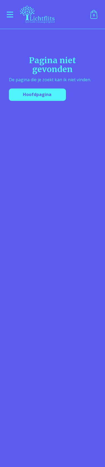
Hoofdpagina (37, 94)
